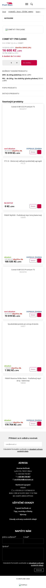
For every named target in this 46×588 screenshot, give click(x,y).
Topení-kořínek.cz (23, 508)
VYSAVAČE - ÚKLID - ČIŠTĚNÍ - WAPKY (20, 12)
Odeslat (40, 444)
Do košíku (27, 63)
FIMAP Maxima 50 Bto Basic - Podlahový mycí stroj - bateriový (23, 380)
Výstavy (23, 514)
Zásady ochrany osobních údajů (23, 519)
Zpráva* (5, 546)
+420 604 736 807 (23, 476)
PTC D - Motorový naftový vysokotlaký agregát (23, 162)
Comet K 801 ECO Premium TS (23, 270)
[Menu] (26, 4)
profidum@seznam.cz (23, 479)
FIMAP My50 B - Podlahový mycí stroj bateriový (23, 216)
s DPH (19, 51)
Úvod (4, 12)
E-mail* (26, 537)
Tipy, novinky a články (23, 511)
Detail (33, 152)
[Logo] (7, 4)
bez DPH (15, 53)
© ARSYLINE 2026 (23, 579)
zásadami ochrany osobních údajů (30, 450)
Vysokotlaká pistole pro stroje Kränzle (23, 325)
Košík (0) (36, 4)
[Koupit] (39, 152)
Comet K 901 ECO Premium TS (23, 108)
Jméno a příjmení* (9, 537)
